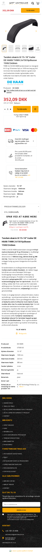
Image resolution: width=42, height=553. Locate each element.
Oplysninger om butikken (12, 453)
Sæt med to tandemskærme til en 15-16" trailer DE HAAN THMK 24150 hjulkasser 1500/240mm (23, 223)
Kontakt (6, 416)
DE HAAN (15, 88)
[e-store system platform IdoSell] (21, 551)
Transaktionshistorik (11, 438)
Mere (21, 386)
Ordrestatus (8, 403)
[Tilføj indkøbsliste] (35, 109)
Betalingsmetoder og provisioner (15, 461)
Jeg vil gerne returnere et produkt (17, 412)
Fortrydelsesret (9, 471)
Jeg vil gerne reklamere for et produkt (18, 409)
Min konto (7, 420)
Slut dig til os (9, 492)
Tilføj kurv (22, 109)
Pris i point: (19, 151)
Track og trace (9, 406)
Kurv (5, 428)
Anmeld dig (21, 510)
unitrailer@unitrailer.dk (14, 534)
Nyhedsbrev (8, 444)
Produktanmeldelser (14, 206)
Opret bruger (9, 425)
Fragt (5, 457)
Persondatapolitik (10, 468)
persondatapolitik (28, 519)
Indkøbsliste (8, 431)
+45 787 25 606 (22, 176)
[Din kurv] (38, 3)
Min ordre (7, 398)
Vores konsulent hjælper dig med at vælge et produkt (22, 173)
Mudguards (23, 333)
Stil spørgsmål (11, 212)
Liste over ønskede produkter (15, 435)
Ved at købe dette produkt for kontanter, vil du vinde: (23, 156)
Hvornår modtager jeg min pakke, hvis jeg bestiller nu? (22, 141)
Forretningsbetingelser (12, 464)
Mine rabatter (9, 441)
